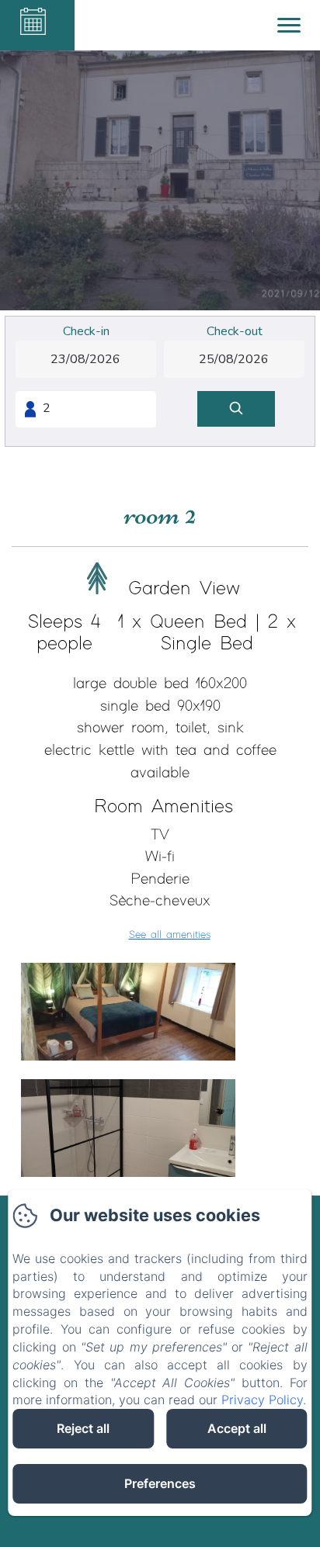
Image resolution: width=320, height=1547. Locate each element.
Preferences (160, 1483)
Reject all (83, 1428)
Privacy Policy (262, 1399)
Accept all (236, 1428)
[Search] (236, 409)
